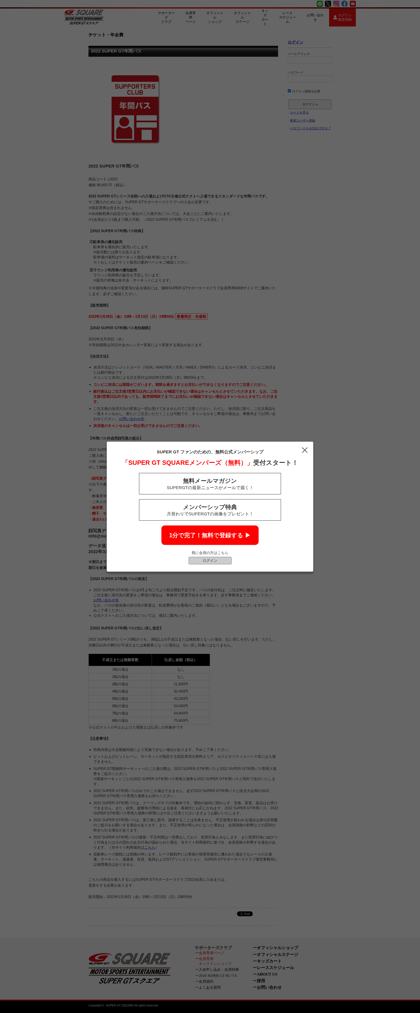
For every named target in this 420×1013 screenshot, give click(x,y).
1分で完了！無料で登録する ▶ (210, 535)
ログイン (210, 560)
